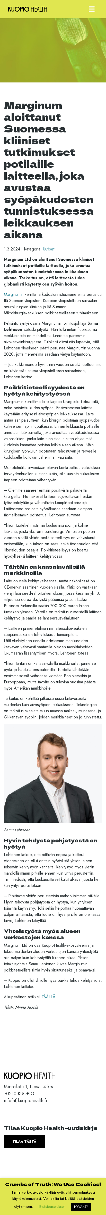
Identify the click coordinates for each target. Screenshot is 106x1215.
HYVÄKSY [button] (81, 1206)
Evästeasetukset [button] (52, 1206)
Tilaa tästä (24, 1141)
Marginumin (13, 294)
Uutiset (48, 249)
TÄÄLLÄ (48, 997)
